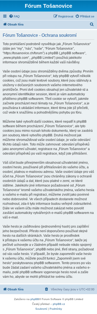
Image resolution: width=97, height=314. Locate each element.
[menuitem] (14, 16)
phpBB (34, 299)
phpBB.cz (59, 303)
